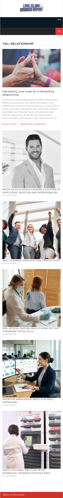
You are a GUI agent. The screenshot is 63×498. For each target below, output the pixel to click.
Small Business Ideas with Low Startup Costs (31, 260)
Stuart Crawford (35, 124)
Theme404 (18, 494)
